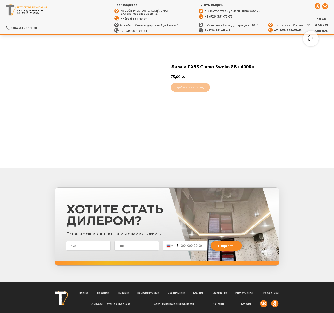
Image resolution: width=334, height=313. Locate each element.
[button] (8, 28)
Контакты (219, 303)
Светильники (176, 292)
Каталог (246, 303)
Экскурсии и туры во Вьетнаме (110, 303)
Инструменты (244, 292)
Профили (103, 292)
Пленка (83, 292)
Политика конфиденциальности (173, 303)
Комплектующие (148, 292)
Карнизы (198, 292)
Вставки (123, 292)
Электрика (220, 292)
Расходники (271, 292)
